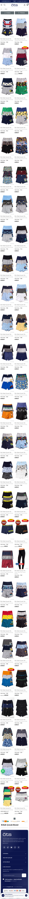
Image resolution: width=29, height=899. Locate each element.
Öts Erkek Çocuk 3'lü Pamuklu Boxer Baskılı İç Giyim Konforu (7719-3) (21, 423)
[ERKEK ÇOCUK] (3, 9)
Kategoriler (6, 862)
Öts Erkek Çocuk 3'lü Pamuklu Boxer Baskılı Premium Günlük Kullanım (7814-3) (6, 127)
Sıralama (8, 12)
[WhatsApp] (3, 771)
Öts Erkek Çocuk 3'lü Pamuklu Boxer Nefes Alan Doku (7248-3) (6, 719)
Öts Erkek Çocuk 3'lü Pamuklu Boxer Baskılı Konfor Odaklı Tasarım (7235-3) (6, 38)
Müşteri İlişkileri (7, 857)
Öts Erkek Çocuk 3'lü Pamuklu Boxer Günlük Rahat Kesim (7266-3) (6, 363)
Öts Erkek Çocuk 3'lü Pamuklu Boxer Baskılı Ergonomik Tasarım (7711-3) (21, 601)
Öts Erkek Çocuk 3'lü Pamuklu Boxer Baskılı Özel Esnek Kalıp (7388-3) (21, 334)
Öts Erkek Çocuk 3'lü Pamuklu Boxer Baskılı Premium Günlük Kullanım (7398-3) (21, 275)
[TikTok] (7, 847)
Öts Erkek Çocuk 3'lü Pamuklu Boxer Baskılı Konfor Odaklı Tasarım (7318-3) (21, 38)
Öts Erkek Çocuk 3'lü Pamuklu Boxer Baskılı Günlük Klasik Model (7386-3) (6, 660)
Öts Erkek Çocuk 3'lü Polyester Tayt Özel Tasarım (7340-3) (21, 570)
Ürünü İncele (10, 30)
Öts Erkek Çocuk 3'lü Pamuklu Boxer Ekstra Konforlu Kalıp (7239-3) (6, 778)
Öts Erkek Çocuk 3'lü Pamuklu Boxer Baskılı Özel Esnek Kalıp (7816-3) (21, 127)
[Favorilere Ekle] (7, 30)
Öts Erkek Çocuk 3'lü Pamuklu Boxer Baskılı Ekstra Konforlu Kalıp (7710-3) (6, 275)
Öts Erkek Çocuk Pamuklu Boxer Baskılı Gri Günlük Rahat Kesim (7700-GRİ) (21, 808)
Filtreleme (22, 12)
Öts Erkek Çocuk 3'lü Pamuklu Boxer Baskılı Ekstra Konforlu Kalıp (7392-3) (6, 68)
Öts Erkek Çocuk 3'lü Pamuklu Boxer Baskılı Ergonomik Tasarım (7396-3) (6, 304)
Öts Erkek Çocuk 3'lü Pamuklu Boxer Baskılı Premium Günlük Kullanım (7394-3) (21, 304)
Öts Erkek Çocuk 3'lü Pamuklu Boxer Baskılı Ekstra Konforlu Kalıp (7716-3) (6, 245)
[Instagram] (4, 847)
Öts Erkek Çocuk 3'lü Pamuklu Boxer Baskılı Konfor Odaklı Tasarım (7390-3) (6, 334)
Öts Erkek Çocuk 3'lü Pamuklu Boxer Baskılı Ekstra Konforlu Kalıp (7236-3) (21, 393)
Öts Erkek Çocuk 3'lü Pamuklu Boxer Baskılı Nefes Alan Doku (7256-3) (21, 511)
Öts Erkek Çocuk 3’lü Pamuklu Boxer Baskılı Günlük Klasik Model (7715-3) (21, 690)
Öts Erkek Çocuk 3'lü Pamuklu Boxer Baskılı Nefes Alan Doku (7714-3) (21, 631)
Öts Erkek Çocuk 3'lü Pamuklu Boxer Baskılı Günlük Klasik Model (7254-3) (6, 393)
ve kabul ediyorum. (13, 880)
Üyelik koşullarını (8, 879)
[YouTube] (11, 847)
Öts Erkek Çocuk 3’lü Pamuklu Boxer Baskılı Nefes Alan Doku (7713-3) (21, 245)
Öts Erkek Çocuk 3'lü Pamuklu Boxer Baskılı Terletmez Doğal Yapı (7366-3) (6, 157)
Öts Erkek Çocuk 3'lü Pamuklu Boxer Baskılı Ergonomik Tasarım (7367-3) (21, 452)
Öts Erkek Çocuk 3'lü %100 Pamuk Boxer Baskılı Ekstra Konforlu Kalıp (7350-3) (6, 749)
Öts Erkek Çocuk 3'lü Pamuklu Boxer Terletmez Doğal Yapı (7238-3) (21, 778)
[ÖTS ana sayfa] (7, 834)
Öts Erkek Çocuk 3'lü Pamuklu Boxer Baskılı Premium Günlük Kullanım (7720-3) (6, 423)
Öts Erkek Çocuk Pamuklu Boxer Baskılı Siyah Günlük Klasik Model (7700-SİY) (21, 541)
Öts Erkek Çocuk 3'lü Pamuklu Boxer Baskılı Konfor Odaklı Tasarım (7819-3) (21, 157)
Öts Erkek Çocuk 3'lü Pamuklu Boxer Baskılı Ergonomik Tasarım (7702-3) (6, 98)
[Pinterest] (18, 847)
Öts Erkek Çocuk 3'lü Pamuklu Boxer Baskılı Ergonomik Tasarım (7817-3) (21, 98)
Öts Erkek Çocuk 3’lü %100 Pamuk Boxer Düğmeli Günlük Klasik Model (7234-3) (21, 749)
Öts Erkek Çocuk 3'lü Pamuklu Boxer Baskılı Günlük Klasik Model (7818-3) (6, 186)
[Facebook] (15, 847)
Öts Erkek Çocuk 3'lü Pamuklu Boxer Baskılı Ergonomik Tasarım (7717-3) (21, 216)
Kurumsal (5, 853)
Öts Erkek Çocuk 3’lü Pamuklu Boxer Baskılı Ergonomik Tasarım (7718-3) (6, 216)
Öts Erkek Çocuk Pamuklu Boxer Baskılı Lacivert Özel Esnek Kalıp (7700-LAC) (6, 541)
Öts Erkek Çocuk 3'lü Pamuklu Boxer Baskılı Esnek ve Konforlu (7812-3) (21, 186)
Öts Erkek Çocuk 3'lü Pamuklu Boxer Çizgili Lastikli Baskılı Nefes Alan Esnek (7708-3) (6, 570)
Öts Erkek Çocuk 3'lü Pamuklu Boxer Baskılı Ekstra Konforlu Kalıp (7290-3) (6, 511)
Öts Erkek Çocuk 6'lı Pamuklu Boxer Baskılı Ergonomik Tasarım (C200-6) (6, 808)
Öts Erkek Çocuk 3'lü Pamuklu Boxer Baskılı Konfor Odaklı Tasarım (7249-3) (6, 690)
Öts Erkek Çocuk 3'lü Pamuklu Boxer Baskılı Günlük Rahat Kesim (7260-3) (21, 363)
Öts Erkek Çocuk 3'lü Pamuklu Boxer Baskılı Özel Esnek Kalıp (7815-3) (6, 631)
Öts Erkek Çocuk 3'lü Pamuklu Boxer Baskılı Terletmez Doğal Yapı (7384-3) (21, 68)
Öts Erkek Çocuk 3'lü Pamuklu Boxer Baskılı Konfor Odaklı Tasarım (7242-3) (21, 660)
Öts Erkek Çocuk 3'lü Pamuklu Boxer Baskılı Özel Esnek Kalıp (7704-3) (6, 601)
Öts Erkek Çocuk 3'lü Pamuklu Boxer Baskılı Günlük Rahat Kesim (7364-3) (6, 482)
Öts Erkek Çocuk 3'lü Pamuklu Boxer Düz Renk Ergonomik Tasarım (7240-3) (21, 719)
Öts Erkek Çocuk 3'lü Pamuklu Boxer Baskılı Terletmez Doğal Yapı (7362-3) (21, 482)
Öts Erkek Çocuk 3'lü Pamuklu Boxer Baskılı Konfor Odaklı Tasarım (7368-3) (6, 452)
